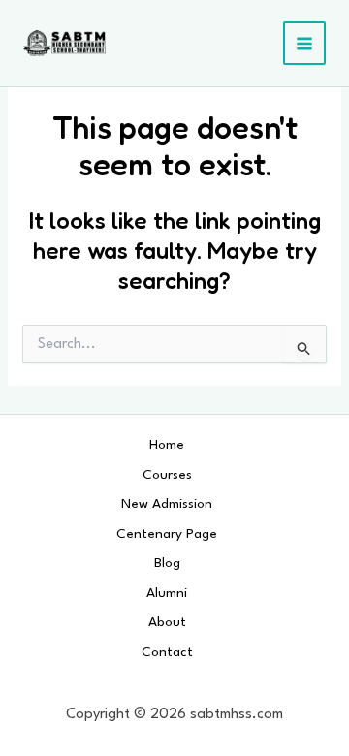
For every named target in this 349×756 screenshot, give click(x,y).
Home (166, 445)
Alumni (166, 593)
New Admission (166, 504)
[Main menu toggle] (305, 43)
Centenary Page (166, 534)
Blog (167, 563)
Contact (167, 652)
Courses (167, 475)
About (167, 622)
